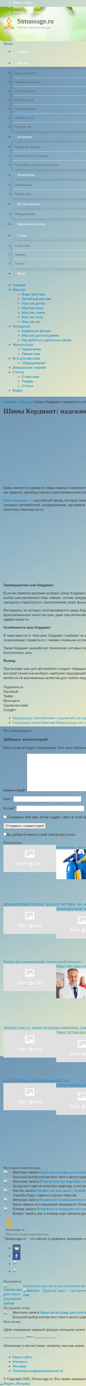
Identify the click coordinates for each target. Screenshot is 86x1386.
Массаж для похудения (40, 335)
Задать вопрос (23, 2)
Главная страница (17, 402)
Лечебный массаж (36, 299)
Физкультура (23, 344)
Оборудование (33, 363)
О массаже (30, 377)
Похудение (21, 326)
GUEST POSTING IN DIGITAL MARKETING (36, 1081)
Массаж (19, 290)
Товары (27, 381)
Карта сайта (22, 1357)
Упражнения (31, 349)
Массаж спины (33, 312)
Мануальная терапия (29, 367)
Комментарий (15, 790)
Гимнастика (31, 354)
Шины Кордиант (16, 500)
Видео (17, 390)
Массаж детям (33, 303)
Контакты (20, 1362)
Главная (19, 285)
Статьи (18, 372)
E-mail (9, 808)
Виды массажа (33, 294)
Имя (7, 799)
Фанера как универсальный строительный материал (42, 961)
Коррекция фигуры (36, 331)
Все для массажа (26, 358)
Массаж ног (31, 322)
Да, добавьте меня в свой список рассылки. (41, 834)
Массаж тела (32, 317)
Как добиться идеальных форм (46, 340)
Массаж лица (32, 308)
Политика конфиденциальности (38, 1371)
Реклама (19, 1366)
